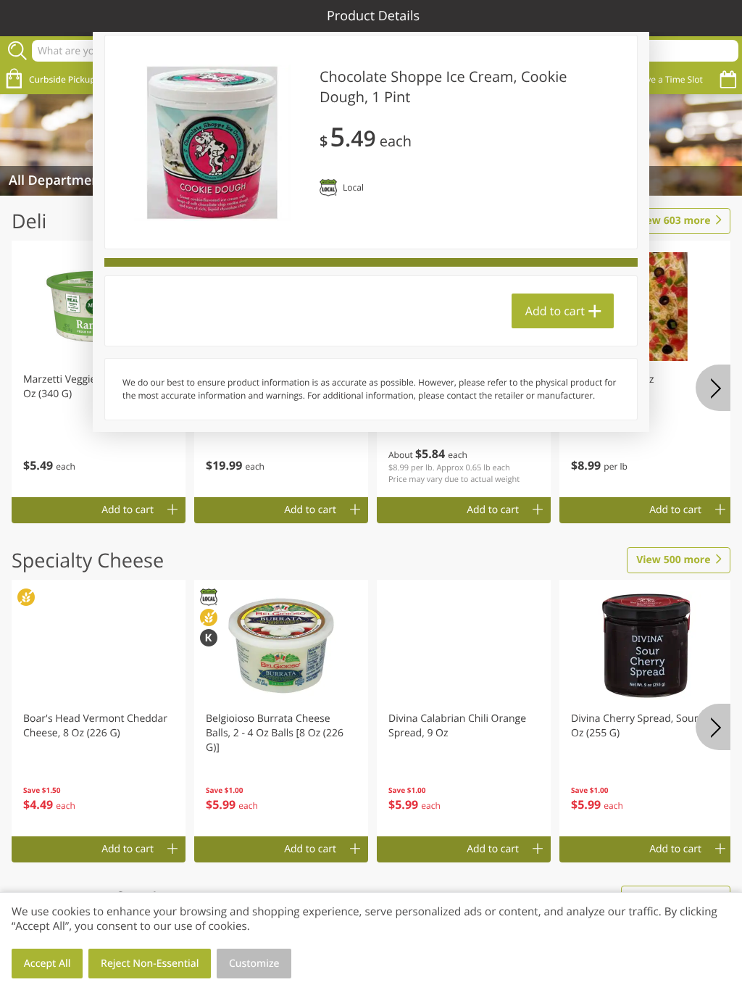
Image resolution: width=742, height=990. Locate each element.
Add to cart (555, 311)
